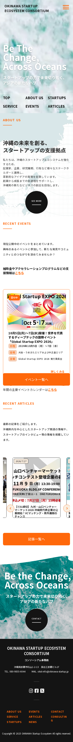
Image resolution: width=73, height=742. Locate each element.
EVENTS (32, 106)
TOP (6, 97)
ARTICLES (56, 106)
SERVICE (10, 106)
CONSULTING (59, 718)
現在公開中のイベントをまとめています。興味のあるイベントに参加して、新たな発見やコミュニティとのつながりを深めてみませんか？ (36, 249)
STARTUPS (57, 97)
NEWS (33, 722)
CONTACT (57, 711)
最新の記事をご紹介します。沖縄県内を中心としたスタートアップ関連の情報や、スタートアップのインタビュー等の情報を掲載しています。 (36, 432)
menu (66, 7)
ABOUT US (34, 97)
